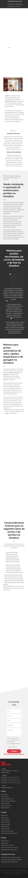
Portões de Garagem (5, 824)
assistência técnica (10, 101)
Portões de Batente (5, 819)
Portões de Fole (4, 815)
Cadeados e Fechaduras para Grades (9, 847)
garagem (5, 374)
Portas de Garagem (5, 803)
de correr (13, 297)
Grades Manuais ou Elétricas (7, 845)
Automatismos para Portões (7, 830)
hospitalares (16, 372)
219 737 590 (11, 4)
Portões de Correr (5, 817)
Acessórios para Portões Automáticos (9, 833)
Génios (7, 95)
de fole (14, 299)
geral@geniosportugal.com (15, 1)
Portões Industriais (5, 826)
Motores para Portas (5, 807)
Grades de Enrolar (5, 840)
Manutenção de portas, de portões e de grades (11, 859)
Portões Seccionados (5, 822)
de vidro (5, 372)
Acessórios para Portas (6, 805)
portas (14, 103)
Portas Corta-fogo (5, 796)
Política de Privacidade (15, 743)
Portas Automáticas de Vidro (7, 798)
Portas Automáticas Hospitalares (8, 801)
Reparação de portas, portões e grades (9, 861)
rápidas (10, 372)
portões (19, 103)
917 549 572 (3, 782)
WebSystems (23, 870)
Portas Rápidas (4, 794)
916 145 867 (4, 780)
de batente (20, 297)
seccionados (7, 297)
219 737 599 (18, 4)
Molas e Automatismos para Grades (9, 849)
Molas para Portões (5, 828)
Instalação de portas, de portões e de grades (10, 857)
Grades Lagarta (4, 843)
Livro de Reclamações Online (15, 874)
